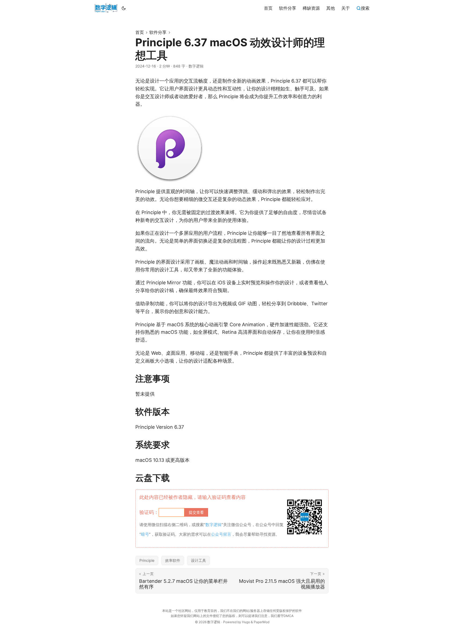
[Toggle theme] (124, 8)
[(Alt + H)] (106, 8)
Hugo (246, 622)
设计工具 (198, 560)
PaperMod (261, 622)
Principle (146, 560)
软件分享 (157, 32)
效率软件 (172, 560)
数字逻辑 (213, 622)
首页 (139, 32)
